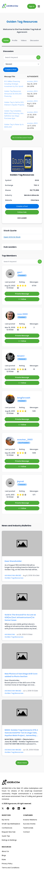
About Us (5, 851)
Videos (24, 40)
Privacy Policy (7, 863)
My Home (5, 820)
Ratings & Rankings (9, 840)
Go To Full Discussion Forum (22, 138)
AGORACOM (10, 634)
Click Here (35, 200)
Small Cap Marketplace (11, 824)
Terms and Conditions (10, 868)
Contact (26, 832)
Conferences (7, 828)
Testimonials (28, 828)
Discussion (34, 40)
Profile (14, 40)
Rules (4, 859)
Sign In (31, 6)
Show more (22, 763)
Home (6, 40)
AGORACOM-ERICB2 (13, 575)
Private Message (22, 294)
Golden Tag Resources (14, 578)
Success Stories (29, 824)
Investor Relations (30, 820)
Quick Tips (6, 836)
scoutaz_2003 (32, 81)
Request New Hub (8, 832)
